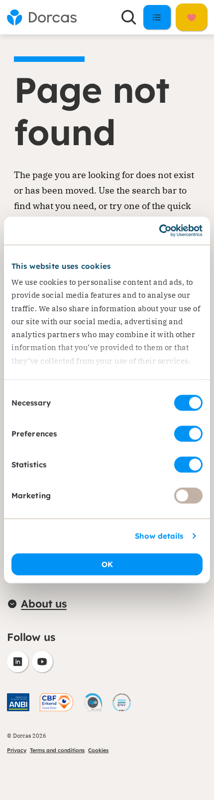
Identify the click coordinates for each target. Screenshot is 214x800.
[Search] (128, 16)
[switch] (188, 433)
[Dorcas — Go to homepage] (42, 17)
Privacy (16, 750)
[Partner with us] (191, 17)
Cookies (98, 750)
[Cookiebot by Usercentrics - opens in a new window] (159, 230)
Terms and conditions (57, 750)
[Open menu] (157, 17)
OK (107, 564)
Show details (159, 536)
